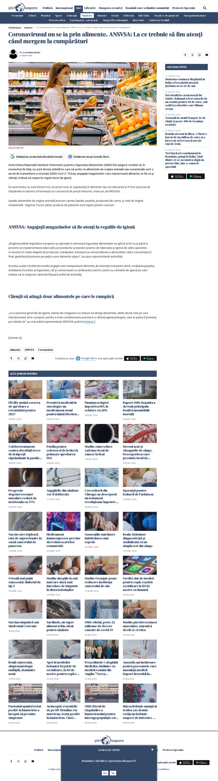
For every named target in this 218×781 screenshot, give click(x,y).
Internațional (64, 7)
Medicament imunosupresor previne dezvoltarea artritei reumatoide (63, 540)
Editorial (128, 15)
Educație (72, 15)
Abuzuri (101, 15)
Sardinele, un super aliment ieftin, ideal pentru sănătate (60, 626)
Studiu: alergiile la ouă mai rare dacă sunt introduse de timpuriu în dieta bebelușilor (62, 584)
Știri (78, 7)
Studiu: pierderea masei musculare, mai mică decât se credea (140, 626)
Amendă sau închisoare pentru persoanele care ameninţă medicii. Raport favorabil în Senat (140, 668)
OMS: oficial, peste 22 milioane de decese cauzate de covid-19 (100, 626)
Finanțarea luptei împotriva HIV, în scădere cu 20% (97, 406)
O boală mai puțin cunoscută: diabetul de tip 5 (24, 582)
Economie (17, 15)
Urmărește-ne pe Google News (91, 156)
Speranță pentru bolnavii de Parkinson (138, 492)
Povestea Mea (57, 20)
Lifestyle (90, 7)
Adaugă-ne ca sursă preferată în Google (39, 156)
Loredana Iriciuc (31, 52)
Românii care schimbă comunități (147, 7)
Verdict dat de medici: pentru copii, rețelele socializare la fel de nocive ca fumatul (138, 584)
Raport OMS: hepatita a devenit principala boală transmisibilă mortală (139, 408)
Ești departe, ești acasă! (84, 20)
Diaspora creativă (110, 7)
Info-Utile (144, 15)
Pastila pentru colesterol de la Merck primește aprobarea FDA (62, 452)
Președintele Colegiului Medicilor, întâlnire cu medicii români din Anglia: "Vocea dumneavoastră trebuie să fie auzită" (101, 668)
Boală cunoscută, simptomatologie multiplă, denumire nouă (21, 668)
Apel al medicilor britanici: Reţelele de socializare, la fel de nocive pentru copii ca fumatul (62, 668)
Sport (58, 15)
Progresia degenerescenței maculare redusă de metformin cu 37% (22, 496)
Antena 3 (89, 321)
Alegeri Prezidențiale (115, 20)
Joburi (32, 15)
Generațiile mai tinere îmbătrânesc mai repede (100, 538)
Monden (45, 15)
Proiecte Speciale (183, 7)
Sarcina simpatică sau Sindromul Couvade (23, 624)
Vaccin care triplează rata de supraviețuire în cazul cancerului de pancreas (25, 540)
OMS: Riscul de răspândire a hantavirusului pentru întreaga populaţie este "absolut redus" (101, 712)
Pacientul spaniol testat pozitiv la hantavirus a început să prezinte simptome (24, 712)
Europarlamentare (195, 15)
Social (115, 15)
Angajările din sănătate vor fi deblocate (63, 492)
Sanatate (28, 27)
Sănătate (87, 15)
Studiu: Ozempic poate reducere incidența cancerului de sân (101, 582)
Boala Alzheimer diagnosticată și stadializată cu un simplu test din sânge (138, 540)
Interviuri (138, 20)
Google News (89, 358)
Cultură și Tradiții (159, 20)
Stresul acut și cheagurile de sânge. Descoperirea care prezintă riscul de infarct (137, 452)
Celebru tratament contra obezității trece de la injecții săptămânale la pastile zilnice (24, 452)
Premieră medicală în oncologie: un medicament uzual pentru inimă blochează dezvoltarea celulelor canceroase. (63, 408)
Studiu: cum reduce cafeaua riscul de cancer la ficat (99, 450)
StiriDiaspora (14, 27)
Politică (48, 7)
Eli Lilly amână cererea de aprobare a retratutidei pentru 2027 (24, 408)
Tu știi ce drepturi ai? (166, 15)
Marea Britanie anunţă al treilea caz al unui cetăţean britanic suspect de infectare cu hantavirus (140, 712)
